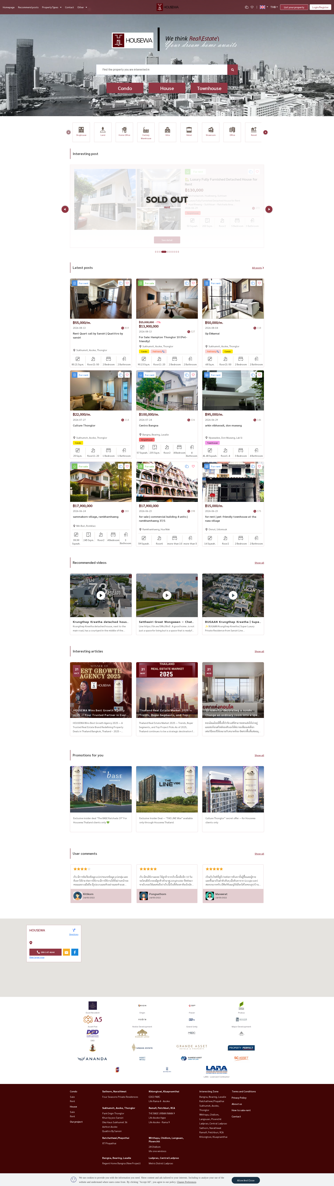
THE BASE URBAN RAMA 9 (162, 1113)
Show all (259, 562)
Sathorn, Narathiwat (114, 1091)
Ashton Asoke (109, 1126)
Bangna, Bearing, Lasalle (116, 1157)
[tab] (155, 252)
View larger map (36, 957)
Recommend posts (28, 7)
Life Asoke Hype (157, 1117)
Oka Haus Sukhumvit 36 (114, 1122)
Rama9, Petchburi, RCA (162, 1107)
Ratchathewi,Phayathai (115, 1137)
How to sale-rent (241, 1110)
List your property (294, 7)
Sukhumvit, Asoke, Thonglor (118, 1107)
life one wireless (157, 1151)
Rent (72, 1101)
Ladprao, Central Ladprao (164, 1157)
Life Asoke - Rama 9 (159, 1122)
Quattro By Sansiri (112, 1131)
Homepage (9, 7)
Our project (76, 1121)
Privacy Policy (239, 1097)
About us (237, 1103)
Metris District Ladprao (161, 1163)
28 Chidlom (155, 1146)
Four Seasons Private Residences (120, 1096)
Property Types (50, 7)
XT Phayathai (109, 1143)
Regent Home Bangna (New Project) (121, 1163)
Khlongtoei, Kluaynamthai (164, 1091)
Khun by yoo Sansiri (112, 1117)
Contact (69, 7)
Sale (72, 1096)
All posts (257, 267)
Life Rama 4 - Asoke (159, 1101)
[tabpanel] (167, 206)
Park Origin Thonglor (113, 1113)
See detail (167, 240)
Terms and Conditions (244, 1091)
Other (80, 7)
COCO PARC (154, 1096)
